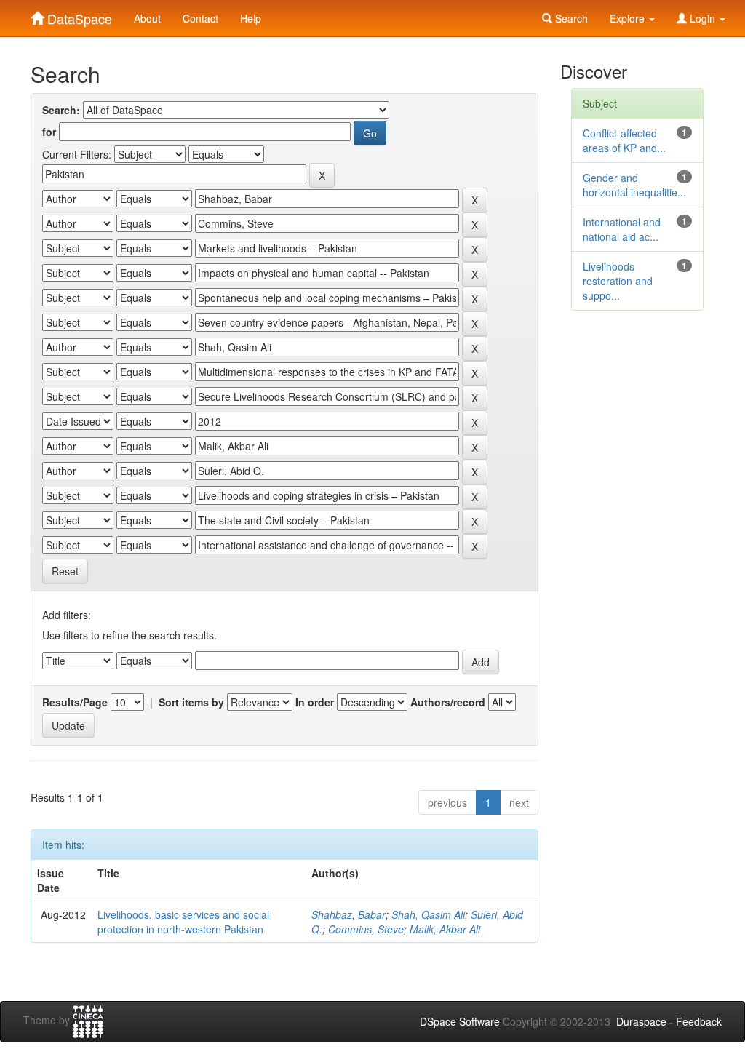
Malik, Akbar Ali (445, 929)
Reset (65, 571)
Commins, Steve (366, 929)
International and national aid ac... (622, 229)
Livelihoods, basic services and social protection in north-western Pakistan (183, 921)
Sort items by (191, 702)
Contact (200, 18)
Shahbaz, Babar (348, 914)
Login (702, 18)
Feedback (699, 1021)
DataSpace (78, 15)
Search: (61, 110)
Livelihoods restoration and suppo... (618, 281)
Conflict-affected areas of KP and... (624, 140)
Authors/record (447, 702)
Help (250, 18)
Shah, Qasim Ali (428, 914)
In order (314, 702)
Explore (629, 18)
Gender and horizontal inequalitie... (634, 184)
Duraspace (641, 1021)
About (147, 18)
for (49, 131)
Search (570, 18)
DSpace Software (460, 1021)
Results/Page (75, 702)
